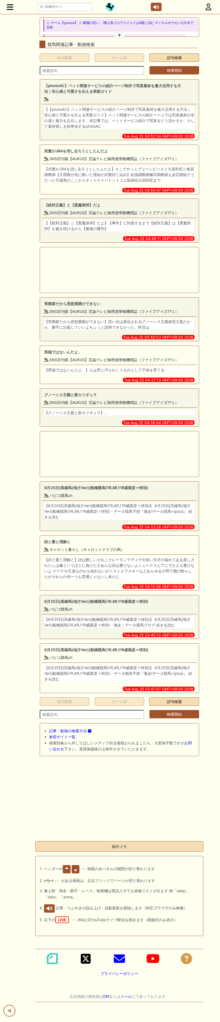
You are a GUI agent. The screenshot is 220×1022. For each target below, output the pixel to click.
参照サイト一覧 (62, 736)
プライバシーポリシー (119, 973)
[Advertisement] (102, 270)
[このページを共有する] (9, 1011)
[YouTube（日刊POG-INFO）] (152, 958)
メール (126, 996)
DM (106, 996)
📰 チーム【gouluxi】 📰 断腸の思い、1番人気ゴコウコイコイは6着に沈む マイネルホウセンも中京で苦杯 (119, 25)
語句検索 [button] (174, 57)
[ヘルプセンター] (186, 958)
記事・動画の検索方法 (68, 731)
